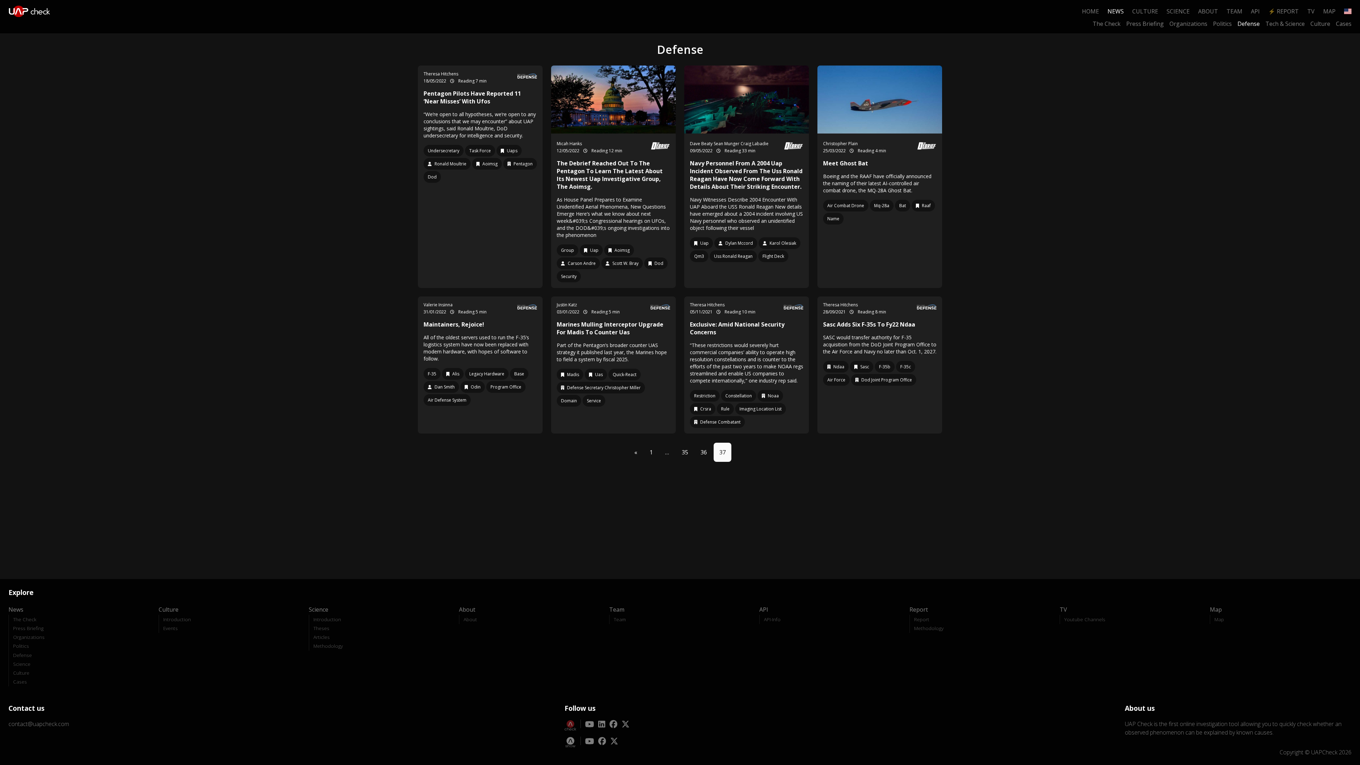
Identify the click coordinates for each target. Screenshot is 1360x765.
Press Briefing (1145, 24)
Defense (1248, 24)
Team (1234, 11)
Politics (1222, 24)
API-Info (772, 619)
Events (170, 628)
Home (1090, 11)
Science (1178, 11)
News (1115, 11)
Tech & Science (1285, 24)
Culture (1145, 11)
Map (1329, 11)
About (1208, 11)
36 (704, 452)
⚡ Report (1283, 11)
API (1255, 11)
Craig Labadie (755, 144)
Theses (321, 628)
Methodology (328, 645)
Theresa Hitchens (441, 74)
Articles (321, 637)
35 (685, 452)
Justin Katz (567, 305)
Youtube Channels (1084, 619)
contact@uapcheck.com (38, 724)
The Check (1107, 24)
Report (921, 619)
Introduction (177, 619)
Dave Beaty (702, 144)
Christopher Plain (840, 144)
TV (1311, 11)
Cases (1344, 24)
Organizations (1188, 24)
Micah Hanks (569, 144)
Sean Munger (727, 144)
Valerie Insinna (438, 305)
